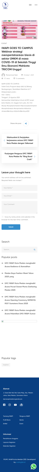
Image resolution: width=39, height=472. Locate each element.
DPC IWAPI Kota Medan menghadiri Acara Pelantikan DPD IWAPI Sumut (20, 312)
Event (4, 43)
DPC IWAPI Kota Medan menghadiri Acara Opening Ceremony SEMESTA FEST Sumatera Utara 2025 (20, 300)
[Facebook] (4, 405)
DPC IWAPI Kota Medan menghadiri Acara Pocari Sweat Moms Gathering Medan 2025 (21, 286)
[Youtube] (15, 405)
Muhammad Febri (12, 75)
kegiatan (6, 365)
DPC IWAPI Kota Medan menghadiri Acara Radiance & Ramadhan (20, 265)
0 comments (20, 78)
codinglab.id (20, 462)
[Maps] (21, 405)
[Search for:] (19, 249)
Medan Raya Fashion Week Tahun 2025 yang (19, 275)
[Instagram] (9, 405)
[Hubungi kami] (33, 466)
